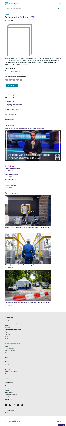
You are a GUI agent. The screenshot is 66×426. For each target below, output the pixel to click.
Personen (7, 352)
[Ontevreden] (10, 79)
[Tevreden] (17, 79)
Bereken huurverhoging (11, 323)
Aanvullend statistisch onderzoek (13, 329)
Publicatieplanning (9, 410)
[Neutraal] (14, 79)
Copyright (7, 388)
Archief (7, 397)
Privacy (6, 355)
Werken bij (7, 373)
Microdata (7, 327)
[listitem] (6, 97)
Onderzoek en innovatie (11, 371)
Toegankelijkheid (9, 392)
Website (7, 385)
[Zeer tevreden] (21, 79)
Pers (6, 367)
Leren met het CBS (9, 376)
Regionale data (8, 332)
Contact (7, 364)
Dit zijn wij (7, 369)
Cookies (7, 390)
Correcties (7, 378)
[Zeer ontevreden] (7, 79)
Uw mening (61, 425)
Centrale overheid (9, 348)
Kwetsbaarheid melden (11, 394)
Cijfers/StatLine (9, 320)
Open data (7, 325)
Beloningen (8, 357)
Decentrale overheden (10, 350)
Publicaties (7, 334)
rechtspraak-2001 (15, 71)
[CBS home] (12, 3)
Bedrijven (7, 346)
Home (7, 14)
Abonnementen (9, 399)
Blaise (6, 338)
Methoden (7, 336)
